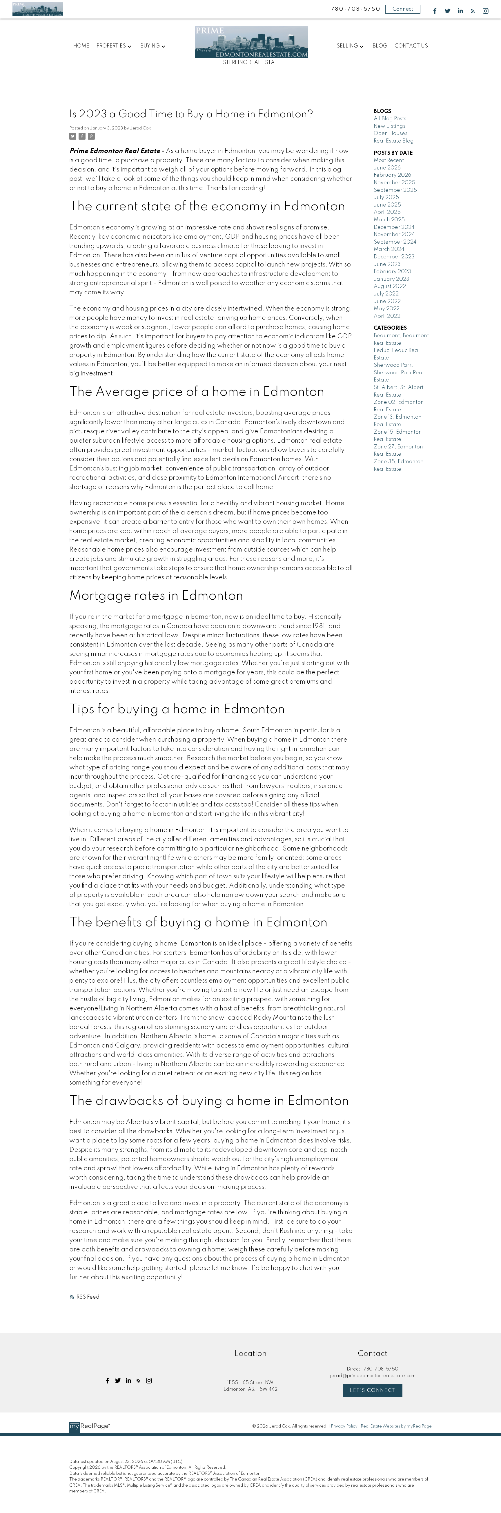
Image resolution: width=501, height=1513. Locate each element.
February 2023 (392, 271)
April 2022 (387, 316)
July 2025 (386, 197)
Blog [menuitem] (380, 46)
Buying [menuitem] (150, 46)
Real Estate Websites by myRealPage (396, 1426)
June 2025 (387, 205)
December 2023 (394, 257)
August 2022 (390, 286)
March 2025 (389, 219)
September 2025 (395, 190)
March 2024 (389, 249)
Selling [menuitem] (347, 46)
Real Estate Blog (394, 141)
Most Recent (389, 160)
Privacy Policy (344, 1426)
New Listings (389, 126)
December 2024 (394, 227)
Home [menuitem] (81, 46)
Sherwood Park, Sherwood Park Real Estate (399, 373)
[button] (435, 11)
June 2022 (387, 301)
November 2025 (394, 182)
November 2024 (394, 234)
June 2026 (387, 168)
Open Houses (390, 133)
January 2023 (391, 279)
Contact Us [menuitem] (411, 46)
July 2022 (386, 294)
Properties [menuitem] (111, 46)
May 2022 (387, 308)
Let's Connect (372, 1390)
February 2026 (392, 175)
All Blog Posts (390, 118)
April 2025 (387, 212)
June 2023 (387, 264)
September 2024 (395, 242)
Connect (403, 9)
